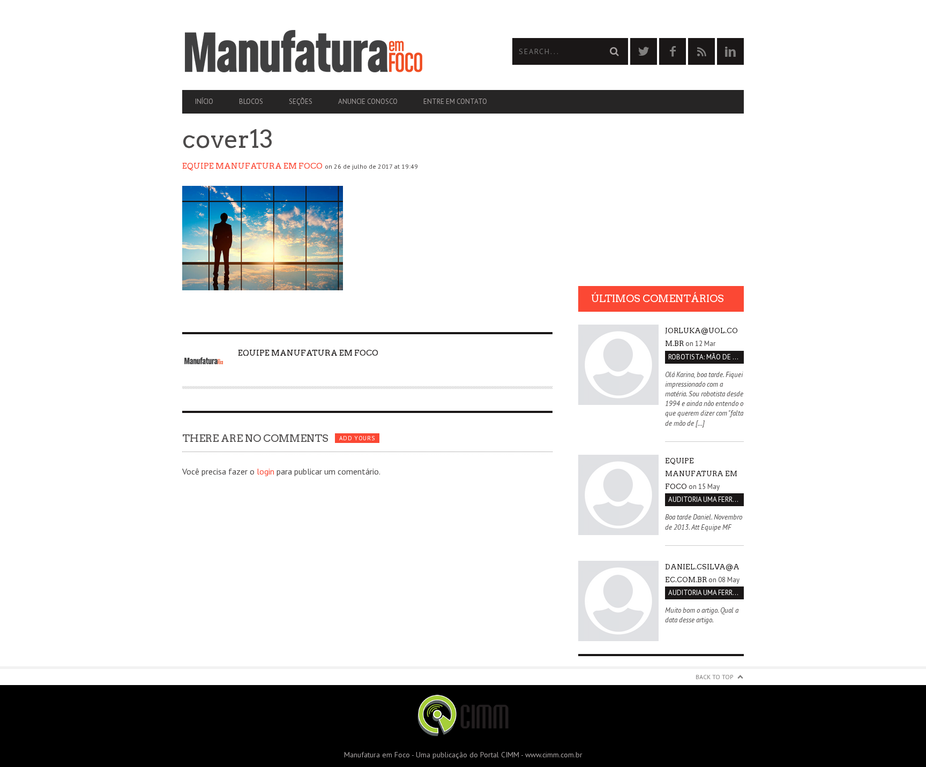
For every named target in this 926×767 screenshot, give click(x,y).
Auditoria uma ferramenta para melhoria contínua (706, 499)
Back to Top (715, 677)
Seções (300, 101)
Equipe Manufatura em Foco (252, 166)
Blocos (251, 101)
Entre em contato (455, 101)
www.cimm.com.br (554, 755)
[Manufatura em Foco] (322, 51)
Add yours (357, 438)
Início (204, 101)
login (265, 471)
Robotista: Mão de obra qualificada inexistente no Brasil (706, 357)
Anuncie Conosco (368, 101)
